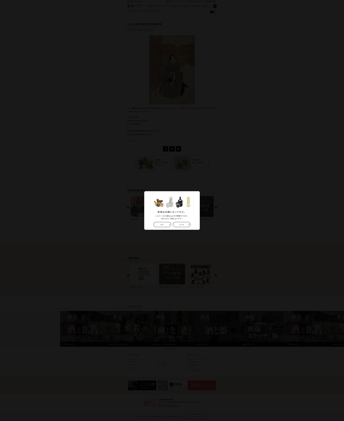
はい (162, 224)
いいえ (181, 224)
